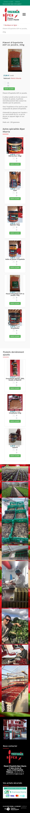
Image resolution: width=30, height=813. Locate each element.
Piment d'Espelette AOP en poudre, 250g (15, 294)
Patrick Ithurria (16, 78)
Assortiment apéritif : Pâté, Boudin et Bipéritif (15, 379)
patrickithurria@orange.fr (15, 774)
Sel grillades (15, 328)
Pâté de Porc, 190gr (15, 156)
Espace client (8, 1)
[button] (24, 14)
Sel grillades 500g (15, 413)
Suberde (15, 447)
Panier (17, 1)
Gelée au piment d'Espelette (15, 259)
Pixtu (15, 190)
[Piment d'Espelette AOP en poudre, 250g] (15, 60)
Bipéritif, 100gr (15, 225)
